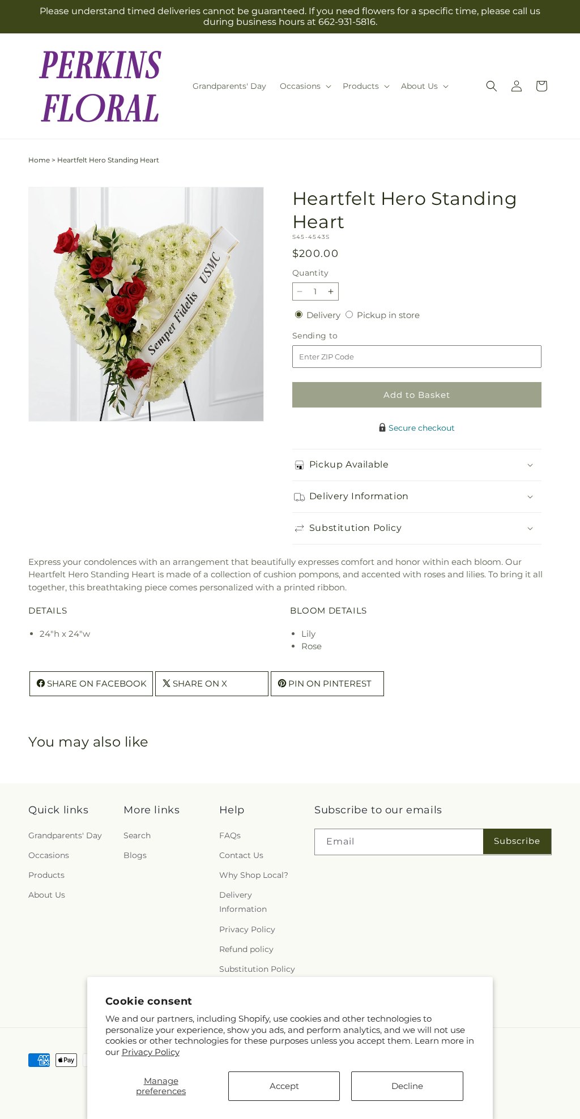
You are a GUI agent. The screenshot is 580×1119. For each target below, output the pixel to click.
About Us (46, 895)
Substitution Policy (257, 969)
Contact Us (241, 855)
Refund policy (246, 949)
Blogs (135, 855)
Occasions (48, 855)
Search (137, 835)
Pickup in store (388, 315)
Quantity (310, 273)
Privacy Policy (151, 1052)
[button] (304, 86)
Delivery (324, 315)
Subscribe (517, 840)
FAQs (230, 835)
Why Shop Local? (253, 875)
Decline (407, 1086)
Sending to (332, 336)
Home (39, 160)
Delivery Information (243, 902)
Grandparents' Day (65, 835)
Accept (284, 1086)
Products (46, 875)
